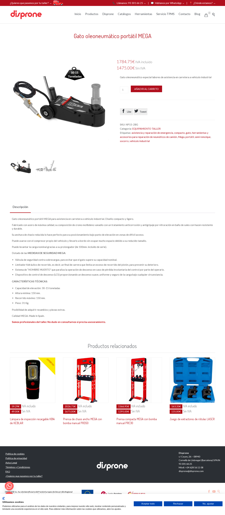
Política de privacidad (16, 458)
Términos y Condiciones (17, 467)
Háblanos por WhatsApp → (168, 2)
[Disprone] (26, 14)
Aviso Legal (11, 462)
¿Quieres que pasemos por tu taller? (23, 476)
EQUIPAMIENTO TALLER (146, 128)
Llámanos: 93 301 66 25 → (129, 2)
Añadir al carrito (146, 88)
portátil (189, 136)
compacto (179, 132)
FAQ (7, 471)
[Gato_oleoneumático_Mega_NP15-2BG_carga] (21, 168)
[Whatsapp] (9, 486)
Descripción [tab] (20, 207)
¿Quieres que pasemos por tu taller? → (31, 2)
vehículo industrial (140, 141)
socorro (124, 141)
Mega (181, 136)
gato (188, 132)
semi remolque (203, 136)
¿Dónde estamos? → (202, 2)
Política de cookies (15, 453)
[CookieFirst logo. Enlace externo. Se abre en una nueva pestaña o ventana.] (3, 498)
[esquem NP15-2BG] (46, 168)
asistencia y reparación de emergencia (152, 132)
